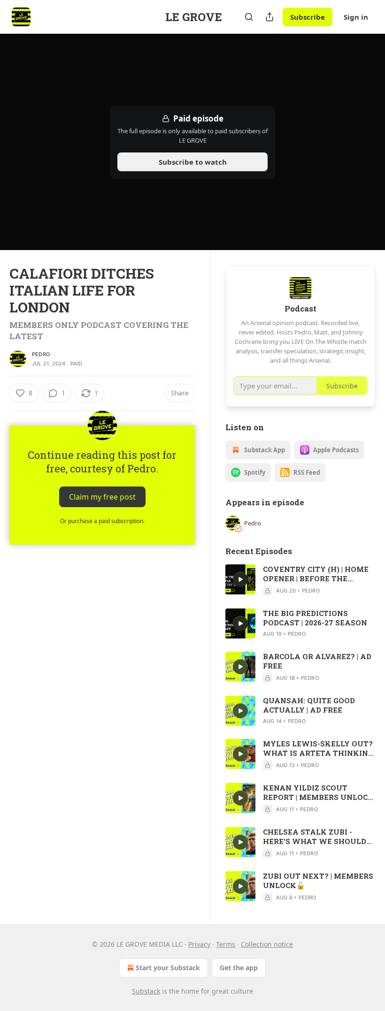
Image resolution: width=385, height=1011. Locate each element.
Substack (146, 991)
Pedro (41, 354)
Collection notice (267, 944)
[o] (240, 579)
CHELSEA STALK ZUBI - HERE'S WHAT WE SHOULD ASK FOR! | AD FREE (314, 836)
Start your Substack (168, 967)
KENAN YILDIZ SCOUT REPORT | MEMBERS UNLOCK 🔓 (318, 792)
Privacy (199, 944)
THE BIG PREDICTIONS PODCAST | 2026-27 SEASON (315, 617)
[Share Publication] (269, 17)
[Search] (248, 17)
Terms (225, 944)
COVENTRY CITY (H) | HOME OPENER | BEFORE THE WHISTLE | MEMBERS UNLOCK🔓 (316, 573)
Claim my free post (102, 497)
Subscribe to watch (193, 162)
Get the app (239, 967)
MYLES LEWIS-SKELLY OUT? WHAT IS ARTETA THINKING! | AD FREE (319, 748)
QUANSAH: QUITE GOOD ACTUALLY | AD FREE (309, 705)
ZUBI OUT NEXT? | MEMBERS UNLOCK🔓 (318, 880)
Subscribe (307, 17)
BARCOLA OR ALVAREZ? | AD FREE (317, 661)
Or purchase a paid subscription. (102, 521)
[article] (300, 580)
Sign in (356, 17)
